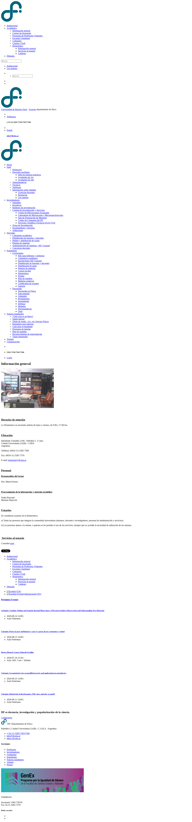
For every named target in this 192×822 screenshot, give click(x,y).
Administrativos (19, 182)
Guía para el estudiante (22, 326)
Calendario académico (22, 235)
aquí (12, 543)
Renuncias (22, 195)
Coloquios (17, 41)
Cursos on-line (24, 271)
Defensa (21, 304)
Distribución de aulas (27, 266)
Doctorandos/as (25, 309)
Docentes (11, 233)
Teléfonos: (11, 117)
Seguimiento (23, 301)
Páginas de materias (21, 243)
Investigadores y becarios (23, 228)
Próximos (9, 599)
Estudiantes (12, 250)
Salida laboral (18, 319)
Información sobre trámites (24, 190)
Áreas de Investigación (22, 225)
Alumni (10, 339)
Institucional (12, 25)
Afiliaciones (17, 230)
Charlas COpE (18, 43)
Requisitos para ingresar (23, 324)
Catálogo (22, 53)
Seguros (21, 286)
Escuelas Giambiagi (21, 38)
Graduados (11, 754)
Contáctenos (6, 717)
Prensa (10, 765)
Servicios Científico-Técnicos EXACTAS (36, 223)
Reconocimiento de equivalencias (27, 334)
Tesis (20, 311)
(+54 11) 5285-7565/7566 (18, 733)
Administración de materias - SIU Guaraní (31, 245)
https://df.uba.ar (14, 738)
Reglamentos (24, 299)
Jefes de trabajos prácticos (29, 175)
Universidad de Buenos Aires (14, 109)
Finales (21, 276)
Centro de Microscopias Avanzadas (33, 213)
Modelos (22, 306)
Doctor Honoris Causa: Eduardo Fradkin (17, 652)
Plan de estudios (25, 278)
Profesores (17, 170)
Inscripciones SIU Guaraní (30, 261)
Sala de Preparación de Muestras (32, 218)
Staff (9, 167)
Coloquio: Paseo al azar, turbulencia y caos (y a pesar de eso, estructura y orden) (33, 631)
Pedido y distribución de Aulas (25, 240)
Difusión (10, 56)
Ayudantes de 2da (26, 180)
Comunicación (13, 342)
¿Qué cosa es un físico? (22, 316)
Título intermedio (20, 336)
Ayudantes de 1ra (25, 177)
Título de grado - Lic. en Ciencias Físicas (30, 321)
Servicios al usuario (26, 51)
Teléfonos (16, 187)
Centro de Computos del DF (30, 220)
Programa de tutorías (21, 329)
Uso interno (12, 68)
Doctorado (17, 288)
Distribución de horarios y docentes (28, 238)
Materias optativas (26, 281)
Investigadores (13, 200)
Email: (10, 130)
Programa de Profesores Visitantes (27, 36)
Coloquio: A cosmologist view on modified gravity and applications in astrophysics (33, 673)
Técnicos (16, 185)
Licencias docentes (26, 192)
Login (9, 358)
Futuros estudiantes (15, 314)
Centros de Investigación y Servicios (28, 210)
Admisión (22, 296)
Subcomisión (24, 293)
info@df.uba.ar (13, 136)
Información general (21, 31)
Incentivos (17, 205)
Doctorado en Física (27, 291)
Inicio (9, 164)
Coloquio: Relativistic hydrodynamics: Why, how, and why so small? (28, 694)
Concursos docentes (21, 248)
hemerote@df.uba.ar (17, 460)
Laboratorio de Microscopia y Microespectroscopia (40, 215)
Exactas (32, 109)
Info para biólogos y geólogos (31, 256)
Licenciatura (17, 253)
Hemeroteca (17, 46)
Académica (12, 28)
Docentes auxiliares (21, 172)
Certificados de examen (28, 283)
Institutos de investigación (23, 207)
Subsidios (16, 202)
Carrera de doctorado (21, 33)
